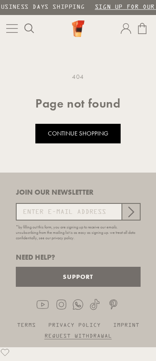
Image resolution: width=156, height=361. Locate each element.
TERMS (26, 325)
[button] (29, 28)
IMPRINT (126, 325)
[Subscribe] (130, 212)
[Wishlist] (5, 352)
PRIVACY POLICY (74, 325)
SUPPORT (78, 277)
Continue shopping (78, 133)
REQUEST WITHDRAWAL (78, 336)
